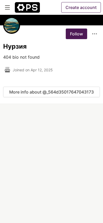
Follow (76, 33)
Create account (81, 7)
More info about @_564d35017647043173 (51, 92)
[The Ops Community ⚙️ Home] (27, 7)
